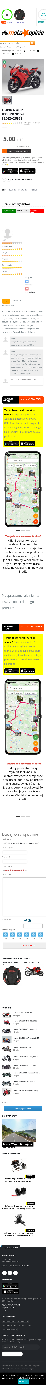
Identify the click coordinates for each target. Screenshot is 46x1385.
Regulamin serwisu (8, 1308)
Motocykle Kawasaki (10, 1329)
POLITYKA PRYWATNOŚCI (11, 1305)
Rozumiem (23, 1381)
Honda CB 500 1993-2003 (22, 1047)
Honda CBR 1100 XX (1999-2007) (24, 1065)
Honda (18, 54)
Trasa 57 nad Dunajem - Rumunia (17, 1145)
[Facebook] (4, 180)
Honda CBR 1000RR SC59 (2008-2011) (26, 1057)
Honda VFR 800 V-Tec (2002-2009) (25, 1091)
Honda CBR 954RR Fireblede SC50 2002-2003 (26, 1029)
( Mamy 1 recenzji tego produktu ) (32, 123)
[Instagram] (15, 1273)
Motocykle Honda (9, 1321)
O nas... (4, 1310)
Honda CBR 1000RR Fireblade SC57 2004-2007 (26, 1038)
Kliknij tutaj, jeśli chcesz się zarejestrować (23, 843)
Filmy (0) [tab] (12, 190)
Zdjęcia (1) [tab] (34, 190)
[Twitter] (9, 180)
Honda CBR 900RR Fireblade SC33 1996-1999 (26, 1073)
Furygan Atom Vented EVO (16, 22)
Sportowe (7, 54)
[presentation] (5, 77)
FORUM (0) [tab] (22, 190)
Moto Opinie (17, 51)
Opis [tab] (3, 190)
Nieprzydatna (30, 292)
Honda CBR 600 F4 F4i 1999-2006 (25, 1021)
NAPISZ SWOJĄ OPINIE (19, 151)
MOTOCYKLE (31, 51)
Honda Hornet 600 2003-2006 (24, 1081)
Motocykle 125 (23, 1321)
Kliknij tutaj (25, 1266)
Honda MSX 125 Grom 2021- (23, 1013)
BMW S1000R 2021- (31, 962)
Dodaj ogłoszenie (23, 1108)
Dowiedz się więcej (36, 1378)
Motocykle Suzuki (25, 1325)
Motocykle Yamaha (9, 1325)
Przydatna (29, 285)
